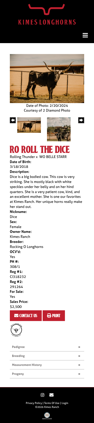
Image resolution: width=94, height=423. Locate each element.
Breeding (18, 356)
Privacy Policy (34, 403)
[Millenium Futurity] (17, 329)
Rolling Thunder (22, 156)
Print (56, 315)
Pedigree (18, 347)
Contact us (28, 315)
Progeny (18, 374)
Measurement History (27, 365)
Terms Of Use (51, 403)
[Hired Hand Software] (47, 417)
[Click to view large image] (47, 78)
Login (65, 403)
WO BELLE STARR (53, 156)
